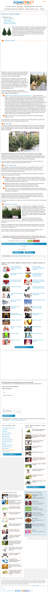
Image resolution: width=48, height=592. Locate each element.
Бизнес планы (39, 6)
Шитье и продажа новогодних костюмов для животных (38, 268)
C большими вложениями (8, 428)
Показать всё (12, 454)
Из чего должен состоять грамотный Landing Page (14, 507)
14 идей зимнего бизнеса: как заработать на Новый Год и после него (38, 281)
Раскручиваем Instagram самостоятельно (37, 441)
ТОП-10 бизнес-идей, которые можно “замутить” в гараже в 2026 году (39, 436)
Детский (4, 443)
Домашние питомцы (6, 446)
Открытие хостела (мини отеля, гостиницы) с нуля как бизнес (15, 566)
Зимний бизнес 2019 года (8, 450)
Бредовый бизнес (6, 436)
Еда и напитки (5, 448)
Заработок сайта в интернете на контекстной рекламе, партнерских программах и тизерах (15, 572)
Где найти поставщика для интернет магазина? (38, 470)
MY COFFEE (35, 518)
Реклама (42, 9)
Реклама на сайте (10, 590)
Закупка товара (7, 20)
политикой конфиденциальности (18, 420)
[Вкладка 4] (32, 538)
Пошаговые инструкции (29, 6)
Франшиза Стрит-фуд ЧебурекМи (37, 495)
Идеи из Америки (6, 451)
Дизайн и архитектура (7, 444)
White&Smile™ (35, 501)
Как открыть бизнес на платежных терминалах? (14, 530)
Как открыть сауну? (36, 320)
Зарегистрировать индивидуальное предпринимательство (18, 95)
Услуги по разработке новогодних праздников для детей (16, 268)
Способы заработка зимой (38, 300)
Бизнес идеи (20, 6)
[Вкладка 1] (25, 538)
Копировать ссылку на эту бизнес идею (24, 243)
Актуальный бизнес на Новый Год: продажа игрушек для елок (37, 274)
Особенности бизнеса (9, 18)
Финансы (14, 6)
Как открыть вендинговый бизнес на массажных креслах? (15, 536)
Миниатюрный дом (36, 326)
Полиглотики (35, 507)
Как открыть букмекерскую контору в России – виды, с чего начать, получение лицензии (15, 543)
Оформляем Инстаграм (37, 452)
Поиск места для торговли (10, 23)
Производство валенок (16, 320)
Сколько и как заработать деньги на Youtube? (14, 554)
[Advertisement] (24, 56)
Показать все (36, 487)
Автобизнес (5, 429)
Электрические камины (16, 286)
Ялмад (33, 530)
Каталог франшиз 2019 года (10, 9)
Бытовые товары (6, 438)
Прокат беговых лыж (37, 333)
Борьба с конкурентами (9, 22)
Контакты (4, 590)
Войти (43, 1)
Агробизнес (4, 431)
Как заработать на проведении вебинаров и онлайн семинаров (14, 560)
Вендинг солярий (15, 333)
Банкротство (21, 9)
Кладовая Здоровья (36, 512)
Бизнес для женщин (6, 433)
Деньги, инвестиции (6, 441)
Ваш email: (24, 246)
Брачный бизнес (6, 434)
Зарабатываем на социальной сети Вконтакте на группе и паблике (15, 496)
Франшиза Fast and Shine (38, 524)
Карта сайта (3, 588)
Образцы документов (30, 9)
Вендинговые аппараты (7, 439)
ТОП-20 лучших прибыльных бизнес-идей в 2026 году (38, 430)
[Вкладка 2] (29, 538)
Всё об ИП (8, 6)
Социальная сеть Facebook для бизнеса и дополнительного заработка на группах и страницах (15, 502)
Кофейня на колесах (15, 340)
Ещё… (37, 9)
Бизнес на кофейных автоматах (37, 447)
